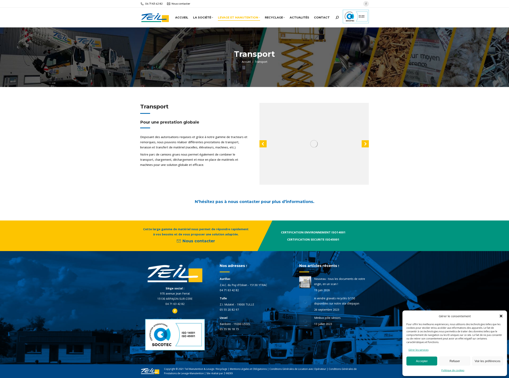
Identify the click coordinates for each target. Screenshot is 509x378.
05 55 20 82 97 (229, 309)
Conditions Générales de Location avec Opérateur (297, 369)
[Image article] (305, 282)
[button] (501, 316)
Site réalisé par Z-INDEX (219, 373)
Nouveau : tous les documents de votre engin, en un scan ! (339, 281)
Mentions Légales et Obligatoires (248, 369)
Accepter (422, 361)
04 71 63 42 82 (154, 3)
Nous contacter (181, 3)
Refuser (455, 361)
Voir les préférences (487, 361)
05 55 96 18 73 (229, 329)
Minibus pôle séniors (327, 318)
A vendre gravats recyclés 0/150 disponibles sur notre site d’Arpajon (336, 300)
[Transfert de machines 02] (314, 144)
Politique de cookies (452, 370)
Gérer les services (418, 350)
